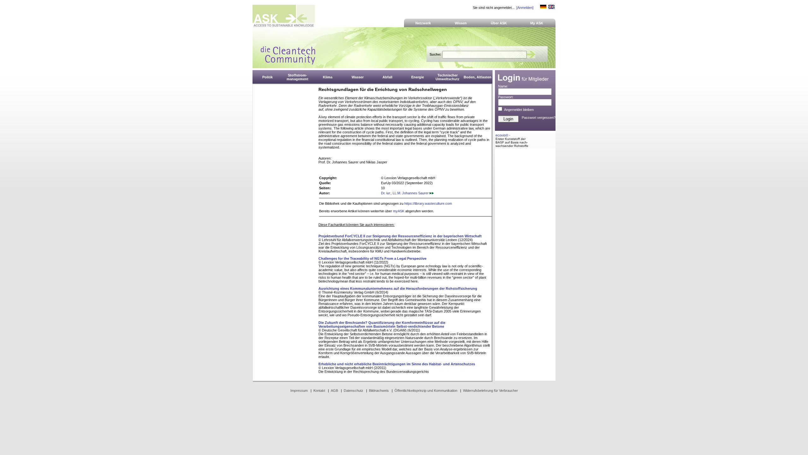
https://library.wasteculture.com (428, 203)
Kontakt (319, 390)
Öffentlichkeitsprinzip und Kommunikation (426, 390)
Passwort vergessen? (539, 117)
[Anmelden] (524, 7)
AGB (334, 390)
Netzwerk (423, 23)
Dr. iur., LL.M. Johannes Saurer (405, 193)
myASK (398, 211)
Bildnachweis (379, 390)
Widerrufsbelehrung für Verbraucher (490, 390)
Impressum (299, 390)
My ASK (536, 23)
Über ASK (499, 23)
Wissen (461, 23)
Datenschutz (353, 390)
